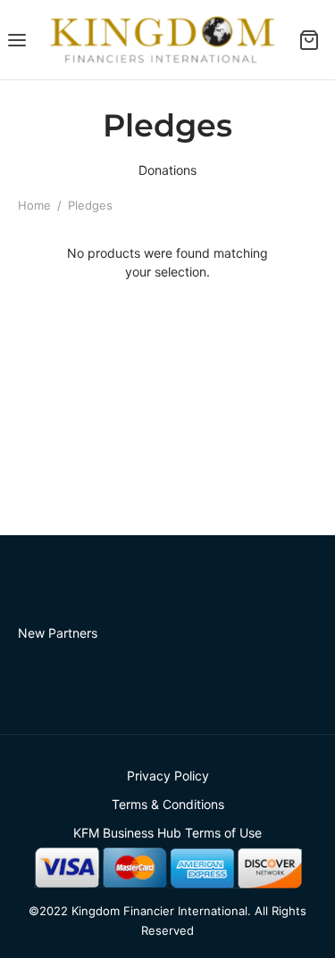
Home (34, 205)
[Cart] (313, 40)
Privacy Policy (168, 775)
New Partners (57, 632)
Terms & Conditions (168, 804)
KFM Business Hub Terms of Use (167, 832)
